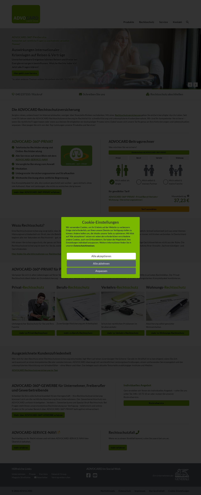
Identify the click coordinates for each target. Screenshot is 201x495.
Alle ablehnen (101, 263)
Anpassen (101, 271)
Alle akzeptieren (101, 256)
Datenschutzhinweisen (84, 245)
